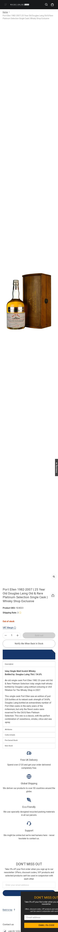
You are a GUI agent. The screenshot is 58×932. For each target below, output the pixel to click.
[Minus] (6, 635)
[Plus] (18, 635)
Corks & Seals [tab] (10, 735)
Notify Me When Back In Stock (29, 643)
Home (5, 12)
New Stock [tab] (9, 746)
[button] (46, 5)
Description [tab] (9, 664)
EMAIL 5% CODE (32, 925)
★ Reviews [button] (56, 467)
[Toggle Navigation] (6, 5)
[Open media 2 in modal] (29, 301)
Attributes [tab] (8, 729)
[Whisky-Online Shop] (19, 4)
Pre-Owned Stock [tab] (11, 740)
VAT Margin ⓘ (9, 627)
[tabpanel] (29, 697)
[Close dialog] (55, 894)
